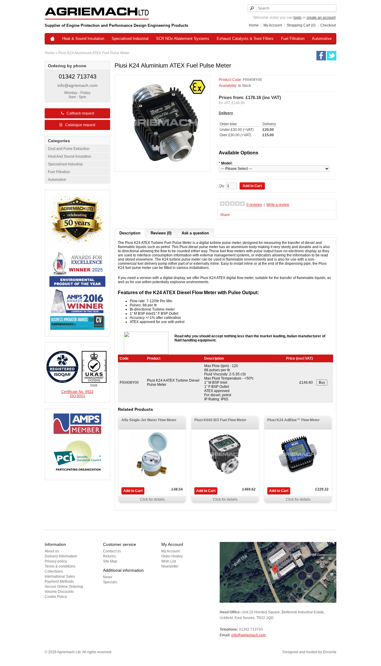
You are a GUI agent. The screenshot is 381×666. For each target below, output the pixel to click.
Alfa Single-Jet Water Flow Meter (149, 420)
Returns (109, 556)
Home (254, 25)
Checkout (328, 25)
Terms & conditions (60, 566)
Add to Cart (133, 491)
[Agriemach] (52, 39)
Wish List (168, 561)
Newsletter (170, 566)
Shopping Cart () (301, 25)
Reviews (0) (161, 233)
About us (52, 551)
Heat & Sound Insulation (83, 38)
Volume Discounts (59, 592)
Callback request (80, 113)
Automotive (322, 38)
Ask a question (195, 233)
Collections (54, 571)
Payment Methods (59, 581)
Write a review (277, 205)
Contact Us (112, 551)
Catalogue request (80, 125)
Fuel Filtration (293, 38)
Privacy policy (56, 561)
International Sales (60, 576)
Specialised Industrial (130, 38)
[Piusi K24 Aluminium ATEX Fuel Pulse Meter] (162, 166)
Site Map (110, 561)
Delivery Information (61, 556)
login (297, 17)
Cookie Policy (56, 597)
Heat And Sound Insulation (69, 156)
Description (129, 233)
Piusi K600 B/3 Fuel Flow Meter (220, 420)
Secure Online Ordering (64, 586)
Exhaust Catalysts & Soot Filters (245, 38)
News (107, 577)
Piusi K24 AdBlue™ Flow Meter (293, 420)
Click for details (152, 499)
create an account (321, 17)
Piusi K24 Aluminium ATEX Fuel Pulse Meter (93, 53)
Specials (110, 582)
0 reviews (254, 205)
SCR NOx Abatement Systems (182, 38)
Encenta (329, 652)
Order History (172, 556)
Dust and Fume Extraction (69, 149)
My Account (272, 25)
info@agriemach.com (77, 85)
